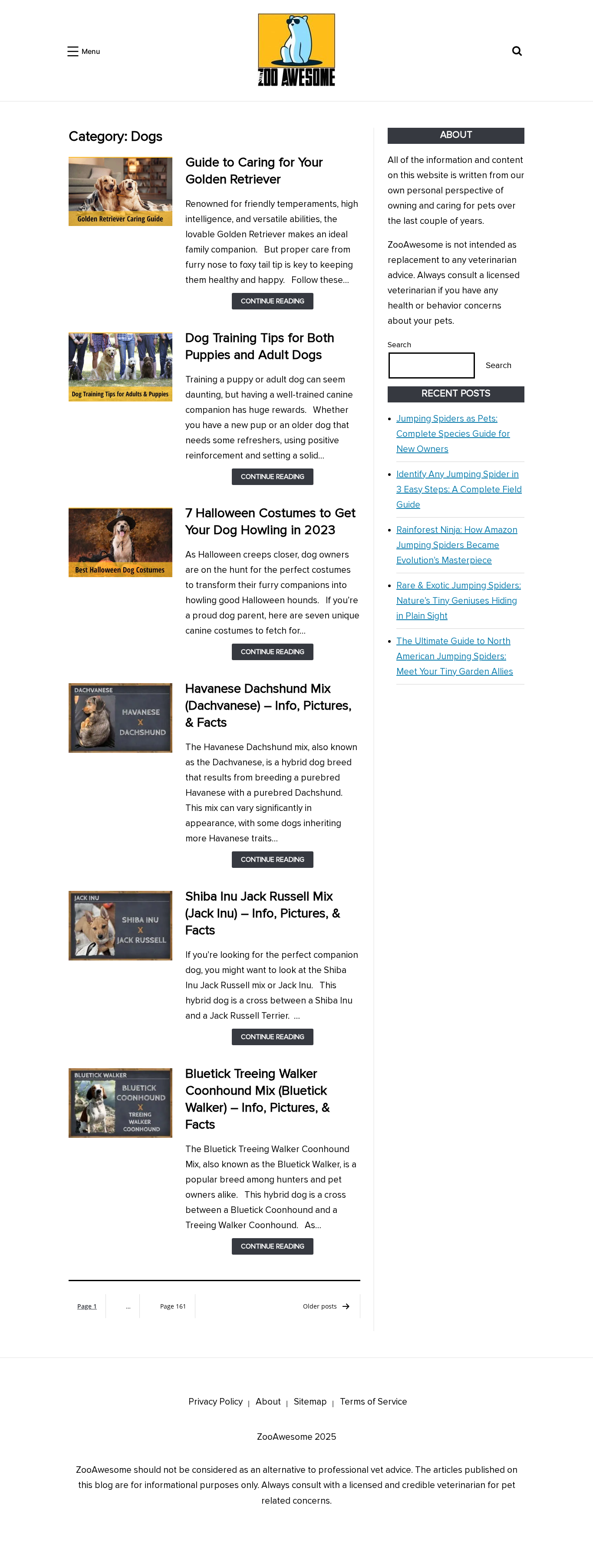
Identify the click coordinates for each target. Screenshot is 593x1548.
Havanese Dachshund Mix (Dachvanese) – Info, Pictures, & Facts (268, 706)
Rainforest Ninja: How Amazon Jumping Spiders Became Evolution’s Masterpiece (456, 545)
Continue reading (277, 302)
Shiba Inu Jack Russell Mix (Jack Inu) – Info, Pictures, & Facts (262, 913)
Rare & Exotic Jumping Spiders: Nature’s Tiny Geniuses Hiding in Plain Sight (458, 600)
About (268, 1401)
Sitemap (310, 1401)
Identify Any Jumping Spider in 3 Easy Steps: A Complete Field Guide (459, 489)
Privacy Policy (215, 1401)
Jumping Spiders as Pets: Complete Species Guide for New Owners (453, 434)
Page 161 (173, 1306)
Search (399, 344)
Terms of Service (373, 1401)
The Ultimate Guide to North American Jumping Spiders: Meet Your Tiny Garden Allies (454, 656)
